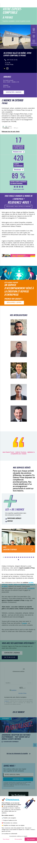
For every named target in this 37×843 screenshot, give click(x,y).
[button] (3, 557)
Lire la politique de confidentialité (9, 833)
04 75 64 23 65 (12, 60)
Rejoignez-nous (17, 152)
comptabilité (31, 588)
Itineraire (34, 43)
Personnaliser (18, 839)
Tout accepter (31, 839)
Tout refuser (6, 839)
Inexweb (24, 623)
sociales (31, 582)
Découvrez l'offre (14, 302)
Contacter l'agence (13, 92)
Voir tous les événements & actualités (17, 753)
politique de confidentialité (8, 786)
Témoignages (17, 169)
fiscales (10, 584)
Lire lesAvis (22, 693)
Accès (33, 32)
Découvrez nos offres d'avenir (18, 206)
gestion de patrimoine (20, 584)
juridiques (5, 584)
